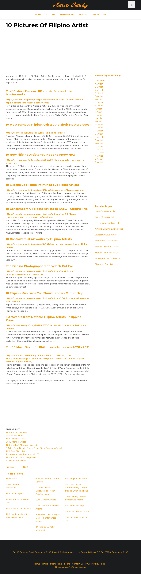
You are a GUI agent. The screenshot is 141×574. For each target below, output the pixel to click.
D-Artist (99, 93)
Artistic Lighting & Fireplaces (109, 228)
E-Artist (99, 96)
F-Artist (99, 99)
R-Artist (99, 137)
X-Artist (99, 155)
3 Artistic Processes (16, 460)
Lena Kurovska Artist (105, 211)
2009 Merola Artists (16, 441)
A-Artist (99, 83)
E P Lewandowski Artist (107, 223)
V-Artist (99, 149)
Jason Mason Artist (104, 217)
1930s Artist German (16, 432)
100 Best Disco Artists (17, 451)
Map (103, 563)
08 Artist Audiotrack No (77, 511)
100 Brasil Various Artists (18, 508)
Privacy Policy (92, 563)
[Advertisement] (70, 51)
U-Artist (99, 146)
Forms (83, 14)
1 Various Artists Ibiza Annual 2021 (23, 454)
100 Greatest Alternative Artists (22, 445)
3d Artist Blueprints (15, 493)
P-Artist (99, 130)
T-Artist (99, 143)
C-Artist (99, 90)
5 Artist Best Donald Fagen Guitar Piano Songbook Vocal (34, 448)
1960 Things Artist (15, 438)
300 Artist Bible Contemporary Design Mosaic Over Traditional (76, 487)
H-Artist (99, 105)
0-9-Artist (100, 80)
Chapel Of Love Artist (105, 234)
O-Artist (99, 127)
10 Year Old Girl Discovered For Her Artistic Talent (45, 490)
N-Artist (99, 124)
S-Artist (99, 140)
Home (38, 14)
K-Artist (99, 115)
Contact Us (99, 14)
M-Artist (99, 121)
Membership (67, 14)
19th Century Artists (46, 499)
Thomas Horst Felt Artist (107, 246)
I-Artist (98, 108)
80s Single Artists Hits (76, 478)
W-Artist (99, 152)
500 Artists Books (15, 435)
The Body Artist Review (107, 240)
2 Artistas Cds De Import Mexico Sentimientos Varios (48, 517)
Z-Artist (99, 162)
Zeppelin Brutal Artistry (106, 252)
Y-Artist (99, 159)
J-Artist (98, 111)
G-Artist (99, 102)
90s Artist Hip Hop (74, 505)
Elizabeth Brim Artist (105, 264)
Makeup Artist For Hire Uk (107, 258)
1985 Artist (11, 478)
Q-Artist (99, 133)
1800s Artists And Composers (21, 457)
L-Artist (99, 118)
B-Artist (99, 86)
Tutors (50, 14)
